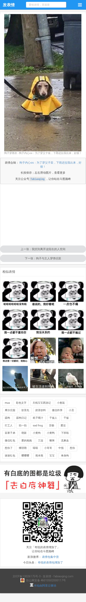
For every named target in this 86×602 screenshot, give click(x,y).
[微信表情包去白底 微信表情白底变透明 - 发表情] (43, 494)
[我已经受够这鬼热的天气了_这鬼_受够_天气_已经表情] (15, 378)
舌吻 (51, 425)
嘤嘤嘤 (25, 455)
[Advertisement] (43, 215)
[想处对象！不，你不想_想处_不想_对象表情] (71, 350)
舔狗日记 (21, 417)
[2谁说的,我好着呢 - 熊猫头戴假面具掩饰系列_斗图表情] (43, 293)
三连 (40, 440)
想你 (72, 447)
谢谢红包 (10, 455)
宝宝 (52, 455)
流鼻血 (65, 440)
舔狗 (7, 417)
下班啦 (65, 432)
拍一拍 (23, 425)
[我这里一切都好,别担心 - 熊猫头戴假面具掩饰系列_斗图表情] (15, 350)
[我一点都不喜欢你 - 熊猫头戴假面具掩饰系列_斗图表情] (15, 322)
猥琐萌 (23, 447)
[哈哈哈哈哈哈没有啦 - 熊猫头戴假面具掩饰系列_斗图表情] (15, 293)
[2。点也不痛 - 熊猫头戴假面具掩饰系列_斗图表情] (71, 293)
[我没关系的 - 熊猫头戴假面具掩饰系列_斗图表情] (43, 322)
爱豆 (63, 425)
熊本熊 (39, 455)
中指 (61, 447)
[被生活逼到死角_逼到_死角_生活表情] (43, 378)
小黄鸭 (51, 432)
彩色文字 (21, 402)
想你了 (9, 447)
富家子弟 (10, 432)
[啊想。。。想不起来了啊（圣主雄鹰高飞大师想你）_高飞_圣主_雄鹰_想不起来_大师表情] (43, 350)
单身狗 (65, 455)
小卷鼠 (61, 402)
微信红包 (10, 440)
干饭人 (53, 417)
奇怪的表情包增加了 (50, 562)
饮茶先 (25, 410)
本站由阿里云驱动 (44, 585)
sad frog (38, 425)
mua (7, 402)
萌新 (24, 432)
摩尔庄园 (10, 410)
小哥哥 (48, 447)
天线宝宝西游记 (42, 402)
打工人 (9, 425)
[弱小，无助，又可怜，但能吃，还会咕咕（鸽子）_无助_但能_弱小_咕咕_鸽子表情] (71, 378)
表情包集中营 (50, 556)
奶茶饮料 (40, 410)
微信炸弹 (57, 410)
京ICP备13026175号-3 (27, 576)
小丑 (71, 410)
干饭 (66, 417)
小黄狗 (37, 432)
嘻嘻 (35, 447)
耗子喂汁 (38, 417)
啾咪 (52, 440)
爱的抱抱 (26, 440)
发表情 (9, 5)
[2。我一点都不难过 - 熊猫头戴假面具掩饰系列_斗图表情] (71, 322)
